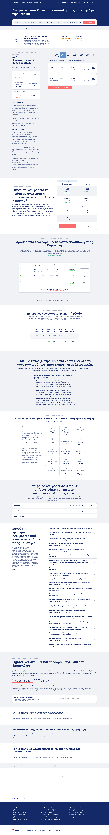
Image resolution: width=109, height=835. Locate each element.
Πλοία (41, 2)
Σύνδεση (94, 2)
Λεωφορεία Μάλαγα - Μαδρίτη (50, 812)
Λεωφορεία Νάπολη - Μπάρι (49, 817)
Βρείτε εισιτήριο (19, 77)
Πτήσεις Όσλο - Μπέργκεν (76, 814)
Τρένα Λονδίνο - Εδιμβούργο (21, 819)
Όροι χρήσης (42, 830)
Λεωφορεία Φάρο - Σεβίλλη (49, 810)
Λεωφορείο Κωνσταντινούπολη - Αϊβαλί (65, 718)
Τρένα (23, 2)
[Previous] (32, 330)
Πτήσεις (36, 2)
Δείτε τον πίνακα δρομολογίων (19, 96)
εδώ (72, 300)
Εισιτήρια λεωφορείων (48, 807)
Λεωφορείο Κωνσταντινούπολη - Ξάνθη (44, 718)
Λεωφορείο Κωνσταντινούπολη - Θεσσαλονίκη (25, 718)
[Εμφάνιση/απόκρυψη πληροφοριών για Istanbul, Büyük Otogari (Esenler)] (94, 699)
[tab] (57, 60)
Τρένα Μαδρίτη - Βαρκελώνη (21, 814)
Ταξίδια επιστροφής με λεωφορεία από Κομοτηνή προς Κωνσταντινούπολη (29, 737)
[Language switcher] (65, 3)
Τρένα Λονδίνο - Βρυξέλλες (21, 810)
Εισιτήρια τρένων (18, 807)
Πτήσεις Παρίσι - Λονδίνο (76, 812)
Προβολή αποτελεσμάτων (53, 258)
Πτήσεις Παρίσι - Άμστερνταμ (77, 817)
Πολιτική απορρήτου (55, 830)
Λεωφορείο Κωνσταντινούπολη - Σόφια (23, 757)
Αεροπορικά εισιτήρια (75, 807)
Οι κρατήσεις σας (75, 2)
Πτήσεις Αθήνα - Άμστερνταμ (77, 810)
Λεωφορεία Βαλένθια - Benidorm (50, 819)
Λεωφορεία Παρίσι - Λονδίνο (49, 814)
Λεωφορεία (29, 2)
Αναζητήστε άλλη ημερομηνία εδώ (54, 290)
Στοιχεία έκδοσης (32, 830)
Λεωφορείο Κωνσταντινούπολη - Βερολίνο (45, 757)
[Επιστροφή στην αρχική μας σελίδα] (17, 2)
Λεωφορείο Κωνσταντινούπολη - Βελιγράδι (66, 757)
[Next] (93, 55)
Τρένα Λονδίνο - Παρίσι (20, 812)
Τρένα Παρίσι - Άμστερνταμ (21, 817)
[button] (51, 22)
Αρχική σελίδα (16, 766)
